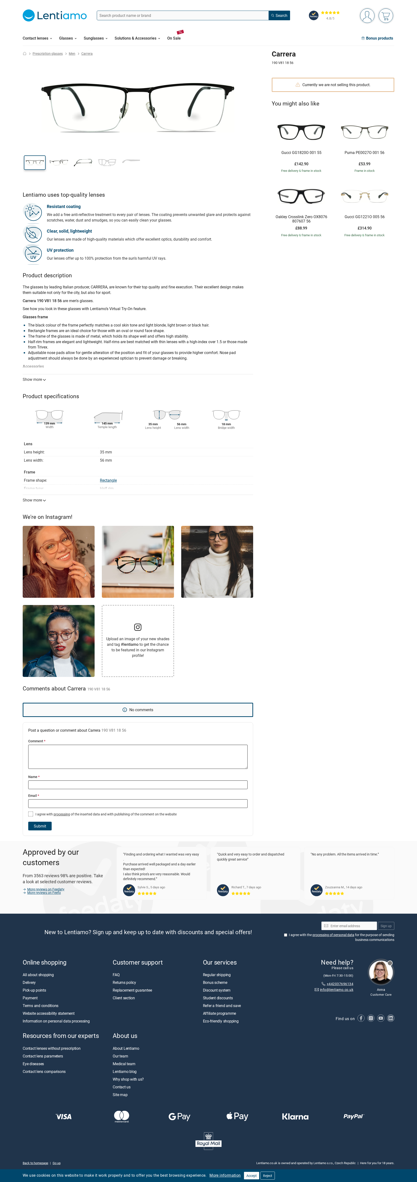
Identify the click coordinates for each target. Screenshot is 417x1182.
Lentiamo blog (125, 1071)
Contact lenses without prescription (52, 1048)
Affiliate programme (219, 1013)
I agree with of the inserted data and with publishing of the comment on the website (106, 814)
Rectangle (108, 480)
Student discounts (218, 998)
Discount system (216, 990)
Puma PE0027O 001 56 (364, 153)
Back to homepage (35, 1163)
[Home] (25, 53)
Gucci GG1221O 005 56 (365, 217)
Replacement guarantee (132, 990)
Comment (36, 741)
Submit (40, 826)
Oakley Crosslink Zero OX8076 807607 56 (301, 219)
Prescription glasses (48, 53)
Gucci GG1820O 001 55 (301, 153)
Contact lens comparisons (44, 1071)
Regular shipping (217, 975)
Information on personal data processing (56, 1021)
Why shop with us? (128, 1079)
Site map (120, 1094)
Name (34, 776)
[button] (35, 162)
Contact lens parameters (43, 1056)
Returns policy (124, 982)
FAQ (116, 975)
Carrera (87, 53)
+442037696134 (340, 983)
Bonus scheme (215, 982)
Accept (251, 1175)
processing (62, 814)
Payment (30, 998)
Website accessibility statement (49, 1013)
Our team (120, 1056)
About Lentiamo (126, 1048)
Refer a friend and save (222, 1005)
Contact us (122, 1087)
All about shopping (38, 975)
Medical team (124, 1063)
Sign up (386, 926)
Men (72, 53)
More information (225, 1175)
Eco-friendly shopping (221, 1021)
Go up (57, 1163)
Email (33, 795)
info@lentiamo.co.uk (336, 989)
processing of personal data (333, 935)
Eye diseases (33, 1063)
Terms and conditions (40, 1005)
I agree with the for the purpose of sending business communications (341, 937)
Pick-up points (34, 990)
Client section (124, 998)
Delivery (29, 982)
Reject (267, 1175)
